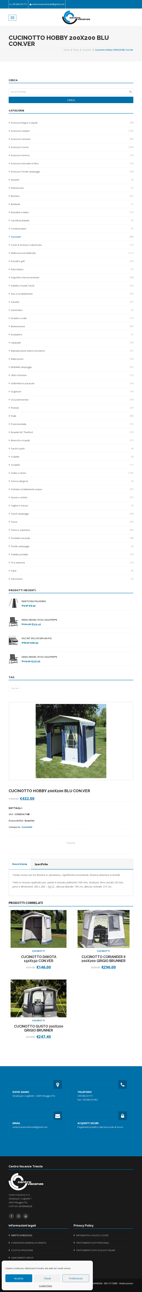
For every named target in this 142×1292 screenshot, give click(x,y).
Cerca (71, 100)
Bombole (72, 204)
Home (67, 50)
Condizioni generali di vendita (28, 1242)
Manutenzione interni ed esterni (72, 350)
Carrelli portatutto (72, 220)
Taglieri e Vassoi (72, 505)
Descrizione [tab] (19, 864)
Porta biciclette (72, 424)
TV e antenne (72, 562)
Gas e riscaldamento (72, 293)
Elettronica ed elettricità (72, 253)
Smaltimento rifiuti (22, 1257)
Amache (72, 179)
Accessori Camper (72, 130)
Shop (76, 50)
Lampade (72, 342)
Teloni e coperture (72, 530)
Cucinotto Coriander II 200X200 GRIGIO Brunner (103, 959)
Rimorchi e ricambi (72, 440)
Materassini (72, 358)
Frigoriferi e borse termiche (72, 277)
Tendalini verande (72, 538)
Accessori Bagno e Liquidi (72, 122)
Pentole (72, 407)
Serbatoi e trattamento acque (72, 489)
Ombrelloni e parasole (72, 383)
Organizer (72, 391)
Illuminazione (72, 326)
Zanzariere (72, 578)
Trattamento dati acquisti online (95, 1250)
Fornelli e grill (72, 261)
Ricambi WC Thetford (72, 432)
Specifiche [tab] (41, 864)
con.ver (15, 688)
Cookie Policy (45, 1285)
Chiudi (47, 1278)
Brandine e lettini (72, 212)
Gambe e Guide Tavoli (72, 285)
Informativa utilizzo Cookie (92, 1235)
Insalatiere (72, 334)
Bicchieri (72, 196)
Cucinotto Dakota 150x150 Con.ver (38, 959)
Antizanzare (72, 187)
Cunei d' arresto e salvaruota (72, 244)
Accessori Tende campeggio (72, 171)
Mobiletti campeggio (72, 367)
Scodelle (72, 464)
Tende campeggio (72, 546)
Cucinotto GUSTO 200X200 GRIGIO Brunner (38, 1028)
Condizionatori (72, 228)
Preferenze (76, 1278)
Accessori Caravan (72, 139)
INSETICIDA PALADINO (33, 601)
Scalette (72, 456)
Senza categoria (72, 481)
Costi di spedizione (22, 1250)
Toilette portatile (72, 554)
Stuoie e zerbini (72, 497)
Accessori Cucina (72, 147)
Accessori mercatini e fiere (72, 163)
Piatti (72, 415)
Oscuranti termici (72, 399)
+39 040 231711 (19, 4)
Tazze (72, 521)
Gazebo (72, 301)
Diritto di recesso (21, 1235)
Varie (72, 570)
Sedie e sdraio (72, 473)
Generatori (72, 310)
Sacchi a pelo (72, 448)
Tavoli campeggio (72, 513)
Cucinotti (86, 50)
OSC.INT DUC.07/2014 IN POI (36, 638)
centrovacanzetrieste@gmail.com (48, 4)
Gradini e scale (72, 318)
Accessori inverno (72, 155)
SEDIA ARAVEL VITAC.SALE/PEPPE (39, 619)
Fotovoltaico (72, 269)
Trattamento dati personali (92, 1242)
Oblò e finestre (72, 375)
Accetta (18, 1278)
